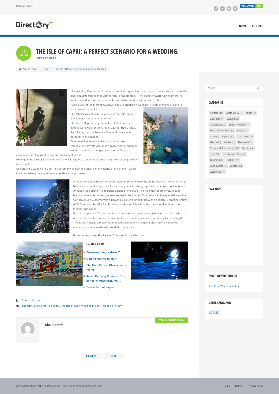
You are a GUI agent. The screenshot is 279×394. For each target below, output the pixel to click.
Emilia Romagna (237, 124)
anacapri (27, 305)
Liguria (225, 136)
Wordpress (215, 172)
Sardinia (246, 148)
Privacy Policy (255, 386)
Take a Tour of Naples (100, 287)
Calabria (231, 119)
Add (259, 6)
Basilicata (215, 119)
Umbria (230, 160)
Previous (91, 356)
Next (113, 356)
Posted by (46, 57)
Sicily (212, 154)
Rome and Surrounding (222, 148)
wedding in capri (91, 305)
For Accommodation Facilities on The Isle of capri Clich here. (109, 235)
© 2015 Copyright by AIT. (29, 386)
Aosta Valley (232, 113)
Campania (28, 300)
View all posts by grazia (171, 320)
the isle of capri (71, 305)
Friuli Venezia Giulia (220, 130)
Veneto (233, 166)
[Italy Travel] (34, 25)
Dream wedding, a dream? (103, 252)
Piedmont (243, 142)
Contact (257, 26)
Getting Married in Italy (101, 258)
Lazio (213, 136)
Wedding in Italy (112, 305)
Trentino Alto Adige (233, 154)
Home (243, 26)
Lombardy (242, 136)
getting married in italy (47, 305)
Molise (227, 142)
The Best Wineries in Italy (224, 285)
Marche (214, 142)
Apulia (249, 113)
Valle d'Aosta (216, 166)
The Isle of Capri (80, 123)
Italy (38, 300)
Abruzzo (214, 113)
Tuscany (214, 160)
